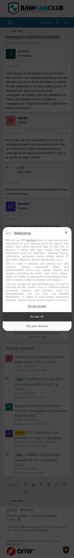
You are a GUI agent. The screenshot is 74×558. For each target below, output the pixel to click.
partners (31, 240)
